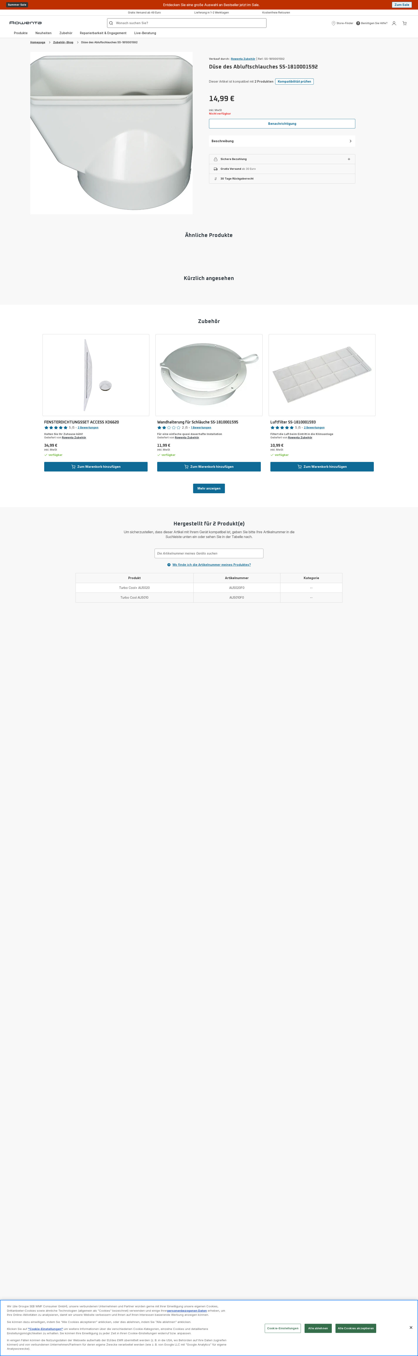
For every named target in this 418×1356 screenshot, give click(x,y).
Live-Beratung (145, 33)
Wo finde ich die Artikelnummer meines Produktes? (211, 564)
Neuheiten (43, 33)
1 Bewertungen (201, 427)
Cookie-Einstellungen (282, 1328)
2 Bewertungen (88, 427)
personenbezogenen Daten (187, 1310)
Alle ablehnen (318, 1328)
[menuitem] (21, 33)
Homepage (37, 42)
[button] (342, 23)
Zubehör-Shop (63, 42)
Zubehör (65, 33)
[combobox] (209, 553)
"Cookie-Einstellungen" (45, 1329)
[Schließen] (411, 1327)
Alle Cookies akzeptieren (356, 1328)
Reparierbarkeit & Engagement (103, 33)
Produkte (21, 33)
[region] (209, 1328)
